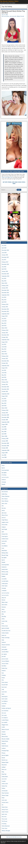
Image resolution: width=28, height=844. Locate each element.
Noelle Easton (5, 746)
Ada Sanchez (5, 491)
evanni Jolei (4, 621)
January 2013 (5, 332)
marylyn (3, 731)
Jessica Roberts (5, 661)
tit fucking (4, 474)
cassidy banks (5, 581)
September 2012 (5, 339)
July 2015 (4, 278)
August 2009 (4, 424)
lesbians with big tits (6, 708)
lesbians (4, 706)
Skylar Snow (4, 807)
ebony (3, 609)
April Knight (4, 529)
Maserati (4, 734)
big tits (3, 467)
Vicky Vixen (4, 828)
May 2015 (4, 280)
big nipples (4, 472)
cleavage (4, 482)
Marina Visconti (20, 16)
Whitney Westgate (6, 830)
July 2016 (4, 266)
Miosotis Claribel (5, 738)
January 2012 (5, 358)
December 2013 (5, 309)
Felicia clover (5, 625)
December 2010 (5, 386)
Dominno (4, 607)
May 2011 (4, 375)
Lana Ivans (4, 691)
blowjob (3, 484)
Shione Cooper (5, 795)
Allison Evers (5, 515)
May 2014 (4, 299)
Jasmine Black (5, 651)
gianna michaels (5, 628)
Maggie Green (5, 724)
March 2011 (4, 379)
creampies (4, 590)
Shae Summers (5, 793)
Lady (3, 689)
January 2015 (5, 287)
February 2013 (5, 330)
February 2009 (5, 438)
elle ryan (4, 611)
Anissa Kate (4, 524)
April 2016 (4, 269)
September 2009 (5, 422)
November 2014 (5, 292)
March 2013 (4, 328)
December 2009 (5, 415)
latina (3, 694)
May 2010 (4, 403)
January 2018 (5, 255)
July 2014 (4, 297)
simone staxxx (5, 802)
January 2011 (5, 384)
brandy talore (5, 569)
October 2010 (5, 391)
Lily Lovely (4, 715)
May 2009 (4, 431)
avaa (3, 548)
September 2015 (5, 276)
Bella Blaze (4, 550)
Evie (3, 623)
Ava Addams (5, 545)
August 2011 (4, 368)
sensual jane (4, 790)
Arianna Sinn (5, 534)
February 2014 (5, 304)
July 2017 (4, 259)
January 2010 (5, 412)
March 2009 (4, 436)
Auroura (3, 543)
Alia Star (4, 508)
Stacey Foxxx (5, 809)
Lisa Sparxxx (5, 717)
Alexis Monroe (5, 501)
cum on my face (5, 16)
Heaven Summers (6, 644)
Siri (2, 804)
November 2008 (5, 445)
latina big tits (5, 696)
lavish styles (4, 698)
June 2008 (4, 457)
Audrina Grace (5, 538)
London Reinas (5, 720)
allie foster (4, 512)
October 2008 (5, 448)
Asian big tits (5, 536)
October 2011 (5, 363)
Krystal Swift (5, 684)
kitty (3, 680)
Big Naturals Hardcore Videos (9, 1)
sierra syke (4, 800)
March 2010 (4, 408)
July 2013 (4, 318)
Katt (3, 673)
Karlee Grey (4, 668)
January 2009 (5, 441)
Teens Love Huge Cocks (7, 177)
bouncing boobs (5, 470)
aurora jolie (4, 541)
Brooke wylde (5, 574)
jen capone (4, 654)
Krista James (5, 682)
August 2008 (4, 452)
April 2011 (4, 377)
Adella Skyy (4, 494)
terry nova (4, 816)
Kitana (3, 677)
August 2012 (4, 342)
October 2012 (5, 337)
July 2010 (4, 398)
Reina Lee (4, 769)
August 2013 (4, 316)
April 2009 (4, 433)
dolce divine (4, 604)
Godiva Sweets (5, 633)
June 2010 (4, 400)
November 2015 (5, 273)
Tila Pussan (4, 821)
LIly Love (4, 713)
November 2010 (5, 389)
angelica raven (5, 522)
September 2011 (5, 365)
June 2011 (4, 372)
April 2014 (4, 302)
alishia (3, 510)
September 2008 (5, 450)
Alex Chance (5, 498)
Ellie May (4, 616)
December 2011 (5, 360)
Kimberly (4, 675)
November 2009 (5, 417)
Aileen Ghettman (5, 496)
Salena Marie (5, 776)
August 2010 (4, 396)
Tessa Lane (4, 819)
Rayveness (4, 764)
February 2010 (5, 410)
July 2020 (4, 245)
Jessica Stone (5, 663)
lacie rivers (4, 687)
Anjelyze (4, 527)
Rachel (3, 757)
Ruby (3, 771)
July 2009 (4, 426)
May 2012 (4, 349)
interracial (4, 647)
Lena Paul (4, 703)
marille (3, 727)
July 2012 (4, 344)
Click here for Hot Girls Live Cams (14, 837)
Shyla (3, 797)
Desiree (3, 600)
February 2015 (5, 285)
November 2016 (5, 264)
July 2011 (4, 370)
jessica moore (5, 658)
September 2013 (5, 313)
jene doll (4, 656)
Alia (3, 505)
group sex (4, 635)
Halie (3, 640)
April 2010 (4, 405)
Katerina (4, 670)
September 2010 (5, 393)
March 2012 (4, 353)
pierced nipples (5, 755)
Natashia (4, 743)
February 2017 (5, 262)
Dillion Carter (5, 602)
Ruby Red (4, 774)
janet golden (4, 649)
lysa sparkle (4, 722)
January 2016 (5, 271)
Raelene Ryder (5, 762)
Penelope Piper (5, 750)
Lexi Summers (5, 710)
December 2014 (5, 290)
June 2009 (4, 429)
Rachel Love (4, 760)
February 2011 (5, 382)
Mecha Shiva (5, 736)
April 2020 (4, 247)
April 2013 (4, 325)
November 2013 (5, 311)
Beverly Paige (5, 555)
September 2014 (5, 295)
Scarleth (4, 781)
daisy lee (4, 597)
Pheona (3, 753)
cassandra (4, 578)
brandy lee (4, 567)
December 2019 (5, 250)
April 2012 (4, 351)
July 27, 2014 (5, 14)
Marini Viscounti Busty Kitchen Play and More (13, 12)
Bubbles (3, 576)
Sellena (3, 788)
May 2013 (4, 323)
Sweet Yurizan (5, 811)
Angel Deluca (5, 519)
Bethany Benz (5, 552)
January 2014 (5, 306)
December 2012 (5, 335)
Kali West (4, 665)
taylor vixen (4, 814)
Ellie (3, 614)
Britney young (5, 571)
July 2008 (4, 455)
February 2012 (5, 356)
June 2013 (4, 320)
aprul (3, 531)
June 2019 (4, 252)
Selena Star (4, 786)
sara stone (4, 778)
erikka (3, 618)
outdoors (4, 748)
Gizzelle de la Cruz (6, 630)
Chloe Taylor (4, 585)
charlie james (5, 583)
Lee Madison (5, 701)
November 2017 (5, 257)
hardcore (4, 479)
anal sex (4, 517)
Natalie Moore (5, 741)
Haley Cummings (5, 637)
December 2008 (5, 443)
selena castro (5, 783)
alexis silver (4, 503)
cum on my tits (13, 16)
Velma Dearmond (5, 826)
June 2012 (4, 346)
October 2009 (5, 419)
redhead (3, 767)
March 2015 (4, 283)
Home (3, 465)
